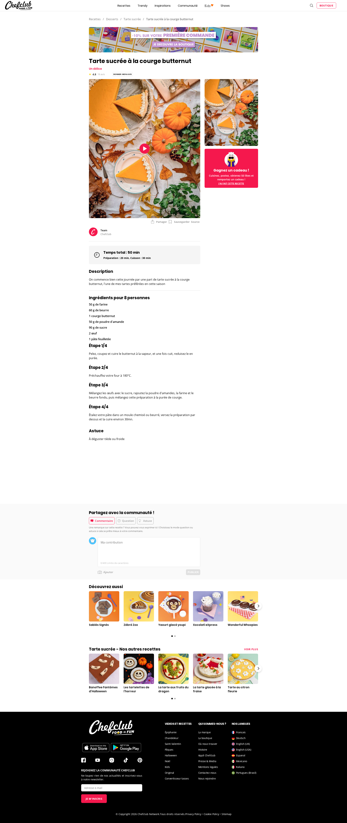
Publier (193, 572)
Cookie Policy (211, 814)
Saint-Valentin (173, 744)
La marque (204, 732)
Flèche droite (258, 606)
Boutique (326, 5)
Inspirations (163, 6)
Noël (167, 761)
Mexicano (241, 761)
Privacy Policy (193, 814)
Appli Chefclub (206, 755)
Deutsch (241, 738)
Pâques (169, 749)
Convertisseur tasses (177, 778)
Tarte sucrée (132, 19)
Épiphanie (171, 732)
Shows (225, 6)
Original (169, 772)
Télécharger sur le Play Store (126, 747)
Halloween (171, 755)
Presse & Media (207, 761)
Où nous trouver (207, 744)
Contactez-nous (207, 772)
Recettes (123, 6)
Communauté (188, 6)
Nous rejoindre (207, 778)
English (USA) (243, 749)
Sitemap (227, 814)
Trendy (142, 6)
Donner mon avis (122, 74)
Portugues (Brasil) (246, 772)
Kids (167, 767)
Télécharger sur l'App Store (95, 747)
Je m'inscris (94, 798)
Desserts (112, 19)
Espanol (240, 755)
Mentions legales (208, 767)
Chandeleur (172, 738)
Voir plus (251, 649)
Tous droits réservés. (172, 814)
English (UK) (243, 744)
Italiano (240, 767)
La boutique (205, 738)
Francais (241, 732)
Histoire (202, 749)
